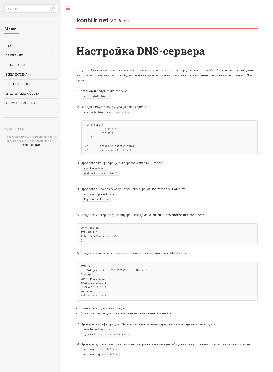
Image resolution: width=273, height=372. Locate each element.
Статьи (12, 46)
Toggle (68, 8)
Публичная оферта (23, 93)
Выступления (18, 84)
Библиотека (17, 74)
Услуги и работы (21, 103)
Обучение (14, 55)
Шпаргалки (16, 65)
